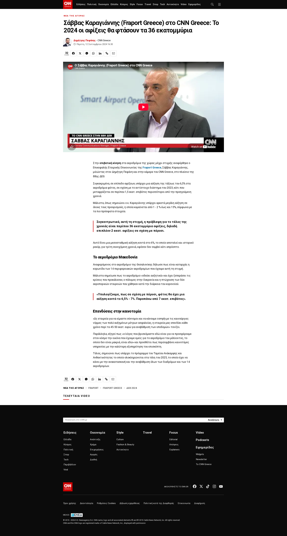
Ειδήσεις (80, 4)
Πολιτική (91, 4)
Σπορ (155, 4)
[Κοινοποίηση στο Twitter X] (80, 53)
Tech (162, 4)
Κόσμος (124, 4)
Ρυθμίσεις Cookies (106, 503)
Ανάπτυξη (95, 439)
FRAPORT (93, 388)
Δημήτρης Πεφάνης (85, 40)
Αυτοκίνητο (173, 4)
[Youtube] (221, 486)
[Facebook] (194, 486)
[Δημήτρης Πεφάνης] (67, 42)
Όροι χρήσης (69, 503)
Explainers (174, 449)
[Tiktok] (208, 486)
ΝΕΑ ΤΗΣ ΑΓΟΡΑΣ (74, 16)
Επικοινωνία (184, 503)
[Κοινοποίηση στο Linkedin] (100, 53)
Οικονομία (103, 4)
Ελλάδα (114, 4)
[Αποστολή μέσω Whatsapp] (93, 53)
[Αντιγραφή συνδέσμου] (107, 53)
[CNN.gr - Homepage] (67, 4)
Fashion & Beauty (125, 444)
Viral (66, 469)
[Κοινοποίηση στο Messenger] (87, 53)
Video (184, 4)
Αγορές (93, 454)
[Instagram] (214, 486)
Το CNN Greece (204, 464)
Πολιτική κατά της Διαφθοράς (159, 503)
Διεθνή (93, 459)
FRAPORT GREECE (112, 388)
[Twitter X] (201, 486)
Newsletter (201, 459)
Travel (148, 4)
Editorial (173, 439)
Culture (120, 439)
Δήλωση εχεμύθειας (130, 503)
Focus (140, 4)
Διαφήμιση (199, 503)
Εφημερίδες (194, 4)
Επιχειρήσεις (97, 449)
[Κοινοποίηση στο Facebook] (73, 53)
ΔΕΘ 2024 (131, 388)
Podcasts (202, 440)
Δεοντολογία (86, 503)
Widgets (200, 454)
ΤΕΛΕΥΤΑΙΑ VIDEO (76, 395)
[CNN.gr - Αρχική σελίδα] (67, 486)
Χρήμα (93, 444)
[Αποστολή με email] (114, 53)
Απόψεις (173, 444)
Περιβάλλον (70, 464)
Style (132, 4)
